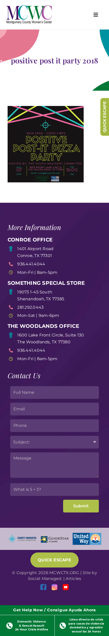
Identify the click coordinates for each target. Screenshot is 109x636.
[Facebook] (43, 587)
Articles (73, 578)
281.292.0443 (30, 307)
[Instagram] (54, 587)
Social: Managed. (45, 578)
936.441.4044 (31, 264)
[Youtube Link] (66, 587)
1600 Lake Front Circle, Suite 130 (50, 335)
